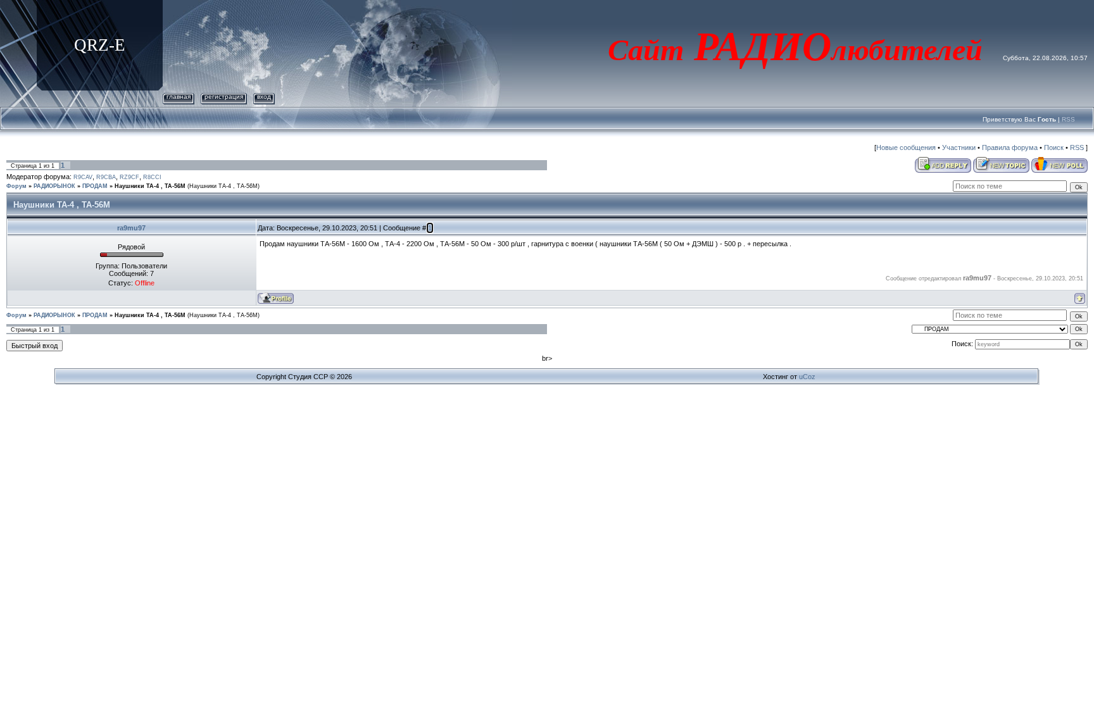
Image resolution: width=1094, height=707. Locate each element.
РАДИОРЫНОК (54, 186)
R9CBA (106, 177)
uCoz (807, 376)
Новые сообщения (906, 147)
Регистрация (223, 96)
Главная (179, 96)
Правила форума (1010, 147)
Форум (16, 186)
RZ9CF (129, 177)
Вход (264, 96)
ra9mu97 (131, 228)
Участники (959, 147)
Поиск (1054, 147)
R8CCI (152, 177)
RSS (1068, 119)
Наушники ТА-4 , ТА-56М (150, 186)
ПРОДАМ (95, 186)
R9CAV (82, 177)
